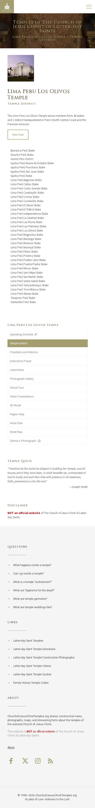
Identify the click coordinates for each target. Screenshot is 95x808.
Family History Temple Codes (31, 682)
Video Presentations (22, 396)
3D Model (15, 405)
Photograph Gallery (22, 379)
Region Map (17, 414)
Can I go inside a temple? (28, 573)
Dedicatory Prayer (20, 361)
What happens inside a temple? (32, 565)
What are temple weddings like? (32, 607)
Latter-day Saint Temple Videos (32, 666)
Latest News (17, 370)
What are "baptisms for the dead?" (34, 590)
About (11, 747)
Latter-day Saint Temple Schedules (34, 649)
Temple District (18, 343)
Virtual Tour (17, 387)
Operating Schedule (22, 334)
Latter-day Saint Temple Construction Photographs (43, 657)
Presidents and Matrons (24, 352)
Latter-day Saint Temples (28, 640)
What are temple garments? (30, 598)
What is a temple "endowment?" (32, 582)
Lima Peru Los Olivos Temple (39, 37)
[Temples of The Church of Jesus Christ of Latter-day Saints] (7, 6)
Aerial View (16, 423)
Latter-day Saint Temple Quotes (32, 674)
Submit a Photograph (23, 441)
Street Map (16, 432)
